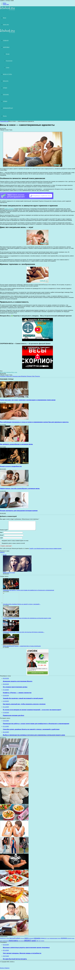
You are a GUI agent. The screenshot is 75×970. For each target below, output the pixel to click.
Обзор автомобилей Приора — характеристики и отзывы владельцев (22, 646)
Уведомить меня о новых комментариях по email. (15, 540)
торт (40, 940)
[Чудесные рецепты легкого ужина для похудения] (14, 885)
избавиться (43, 938)
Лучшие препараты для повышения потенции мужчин (19, 510)
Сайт (1, 537)
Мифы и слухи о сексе (9, 572)
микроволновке (53, 938)
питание (72, 938)
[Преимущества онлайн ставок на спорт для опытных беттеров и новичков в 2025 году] (11, 630)
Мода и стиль (7, 74)
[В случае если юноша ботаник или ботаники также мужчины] (14, 918)
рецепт (27, 940)
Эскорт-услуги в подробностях (11, 466)
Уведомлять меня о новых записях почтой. (13, 543)
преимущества (5, 940)
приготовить (13, 940)
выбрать (18, 938)
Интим (7, 54)
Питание (6, 94)
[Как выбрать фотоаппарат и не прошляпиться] (14, 869)
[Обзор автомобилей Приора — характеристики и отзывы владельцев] (11, 644)
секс (16, 372)
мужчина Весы (11, 372)
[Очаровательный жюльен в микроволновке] (14, 820)
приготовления (21, 940)
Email (2, 535)
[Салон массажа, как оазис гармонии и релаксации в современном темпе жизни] (14, 397)
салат (33, 940)
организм (69, 938)
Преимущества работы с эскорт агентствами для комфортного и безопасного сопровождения (28, 590)
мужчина (64, 938)
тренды (42, 940)
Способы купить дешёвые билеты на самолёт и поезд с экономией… (21, 604)
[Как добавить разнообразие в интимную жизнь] (14, 441)
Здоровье (6, 47)
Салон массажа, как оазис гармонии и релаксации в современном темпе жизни (27, 400)
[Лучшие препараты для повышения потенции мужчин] (14, 507)
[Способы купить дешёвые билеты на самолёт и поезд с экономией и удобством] (11, 602)
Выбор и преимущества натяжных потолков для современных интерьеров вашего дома (27, 618)
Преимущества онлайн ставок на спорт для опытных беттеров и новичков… (23, 632)
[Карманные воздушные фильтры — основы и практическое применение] (14, 754)
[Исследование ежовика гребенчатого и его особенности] (14, 803)
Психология (9, 60)
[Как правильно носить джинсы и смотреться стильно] (14, 853)
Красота (5, 81)
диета (26, 938)
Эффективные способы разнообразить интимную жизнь (20, 488)
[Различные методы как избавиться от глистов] (14, 935)
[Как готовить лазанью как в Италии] (14, 902)
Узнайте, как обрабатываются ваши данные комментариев (45, 548)
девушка (22, 938)
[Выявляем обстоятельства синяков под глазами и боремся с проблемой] (14, 787)
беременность (3, 938)
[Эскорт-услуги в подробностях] (14, 463)
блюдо (8, 938)
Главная (2, 121)
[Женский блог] (7, 10)
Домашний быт (8, 108)
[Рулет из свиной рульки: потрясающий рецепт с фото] (14, 770)
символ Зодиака (9, 208)
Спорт (7, 67)
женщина (37, 938)
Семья (5, 101)
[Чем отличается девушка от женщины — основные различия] (14, 836)
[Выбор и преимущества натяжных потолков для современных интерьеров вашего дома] (11, 616)
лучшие (48, 938)
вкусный (12, 938)
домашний (31, 938)
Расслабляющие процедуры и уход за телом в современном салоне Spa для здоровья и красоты (34, 422)
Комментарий (4, 529)
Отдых (5, 87)
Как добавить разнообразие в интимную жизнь (16, 444)
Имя (1, 532)
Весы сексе (3, 372)
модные (59, 938)
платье (1, 940)
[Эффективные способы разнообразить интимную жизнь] (14, 485)
